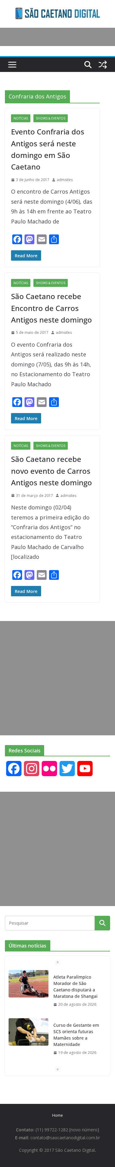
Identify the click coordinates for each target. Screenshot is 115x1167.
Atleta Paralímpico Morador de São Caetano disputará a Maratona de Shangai (75, 986)
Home (57, 1115)
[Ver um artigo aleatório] (102, 64)
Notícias (20, 118)
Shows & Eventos (50, 118)
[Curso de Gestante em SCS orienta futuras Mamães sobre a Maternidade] (28, 1032)
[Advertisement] (57, 678)
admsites (65, 179)
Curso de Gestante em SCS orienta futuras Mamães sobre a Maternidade (76, 1034)
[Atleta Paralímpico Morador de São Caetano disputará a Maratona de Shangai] (28, 983)
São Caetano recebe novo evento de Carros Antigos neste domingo (51, 470)
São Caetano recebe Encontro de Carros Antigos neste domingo (51, 308)
